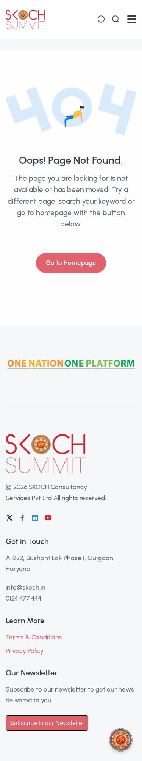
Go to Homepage (71, 263)
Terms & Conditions (34, 637)
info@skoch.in (25, 587)
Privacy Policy (25, 651)
